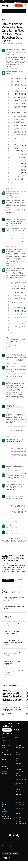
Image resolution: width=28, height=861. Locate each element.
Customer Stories (6, 816)
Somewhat (13, 540)
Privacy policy (19, 799)
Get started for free (7, 580)
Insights (4, 757)
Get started (18, 5)
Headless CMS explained (18, 764)
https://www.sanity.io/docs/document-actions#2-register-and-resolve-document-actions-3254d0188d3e (16, 359)
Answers (4, 19)
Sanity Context (6, 745)
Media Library (6, 743)
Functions (4, 766)
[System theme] (5, 858)
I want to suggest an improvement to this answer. (14, 543)
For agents (18, 794)
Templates (17, 754)
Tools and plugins (20, 747)
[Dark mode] (8, 858)
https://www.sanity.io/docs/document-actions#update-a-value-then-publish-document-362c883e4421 (16, 221)
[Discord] (25, 846)
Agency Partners (6, 818)
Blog (3, 802)
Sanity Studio (6, 740)
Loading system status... (11, 853)
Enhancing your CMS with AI (20, 780)
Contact (4, 799)
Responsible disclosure (18, 820)
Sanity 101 (18, 743)
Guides (17, 761)
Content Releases (6, 754)
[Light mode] (3, 858)
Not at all (6, 540)
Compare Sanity (19, 787)
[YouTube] (6, 846)
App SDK (4, 759)
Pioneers (17, 750)
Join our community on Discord (13, 724)
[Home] (5, 5)
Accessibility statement (19, 809)
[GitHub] (2, 846)
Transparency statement (18, 812)
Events (3, 809)
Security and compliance (18, 816)
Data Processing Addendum (19, 805)
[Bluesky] (14, 846)
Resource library (19, 767)
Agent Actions (6, 768)
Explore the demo (20, 580)
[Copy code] (24, 77)
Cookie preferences (20, 826)
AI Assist (4, 771)
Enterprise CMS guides (19, 772)
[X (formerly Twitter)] (18, 846)
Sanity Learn (18, 745)
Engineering (5, 804)
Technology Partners (5, 821)
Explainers (18, 769)
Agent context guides (19, 784)
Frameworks (18, 752)
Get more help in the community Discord (16, 592)
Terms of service (19, 802)
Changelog (4, 814)
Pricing (17, 791)
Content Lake (5, 761)
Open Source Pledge (20, 823)
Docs (16, 740)
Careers (4, 811)
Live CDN (4, 764)
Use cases (4, 773)
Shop (3, 807)
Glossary (17, 789)
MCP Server (5, 752)
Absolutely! (21, 540)
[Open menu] (25, 5)
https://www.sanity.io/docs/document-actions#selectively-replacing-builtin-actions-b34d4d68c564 (16, 374)
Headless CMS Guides (18, 776)
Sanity (5, 555)
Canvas (3, 747)
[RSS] (21, 846)
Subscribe (7, 729)
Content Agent (6, 750)
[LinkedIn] (10, 846)
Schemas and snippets (18, 757)
